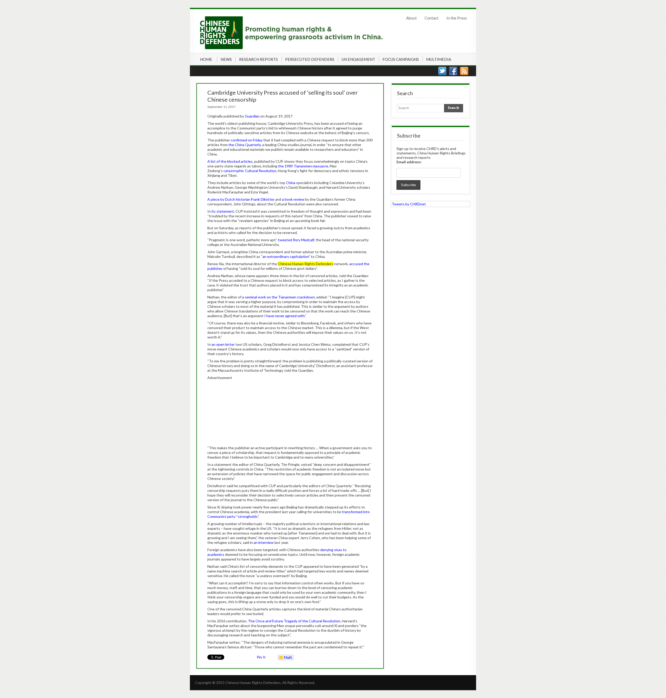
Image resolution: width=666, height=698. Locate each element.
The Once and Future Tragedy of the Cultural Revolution (294, 621)
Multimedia (438, 59)
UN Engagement (358, 59)
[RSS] (464, 71)
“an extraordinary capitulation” (285, 256)
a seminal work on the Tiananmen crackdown (278, 297)
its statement (223, 211)
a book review (293, 199)
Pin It (261, 657)
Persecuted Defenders (309, 59)
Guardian (252, 116)
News (226, 59)
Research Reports (258, 59)
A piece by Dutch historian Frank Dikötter (240, 199)
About (411, 18)
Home (206, 59)
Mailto (285, 657)
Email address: (409, 162)
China (290, 182)
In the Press (456, 18)
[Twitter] (442, 71)
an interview (264, 542)
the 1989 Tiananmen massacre (303, 166)
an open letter (223, 344)
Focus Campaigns (400, 59)
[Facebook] (453, 71)
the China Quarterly (244, 144)
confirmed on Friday (246, 140)
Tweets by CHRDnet (409, 204)
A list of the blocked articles (230, 161)
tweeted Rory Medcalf (296, 240)
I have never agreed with (284, 316)
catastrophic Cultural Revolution (249, 170)
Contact (432, 18)
